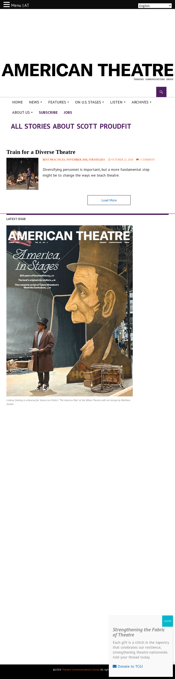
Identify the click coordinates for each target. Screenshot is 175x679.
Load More (109, 200)
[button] (7, 4)
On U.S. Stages (88, 102)
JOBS (68, 112)
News (34, 102)
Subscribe (48, 112)
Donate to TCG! (130, 666)
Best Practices (54, 159)
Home (17, 102)
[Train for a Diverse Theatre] (22, 174)
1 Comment (147, 159)
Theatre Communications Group (80, 669)
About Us (21, 112)
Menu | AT (20, 5)
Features (57, 102)
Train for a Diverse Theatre (40, 152)
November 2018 (76, 159)
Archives (140, 102)
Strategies (97, 159)
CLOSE (167, 621)
